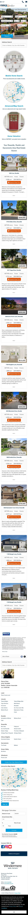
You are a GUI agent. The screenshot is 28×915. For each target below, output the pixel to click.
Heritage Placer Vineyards (7, 733)
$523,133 (22, 598)
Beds (15, 19)
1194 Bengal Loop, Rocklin (14, 602)
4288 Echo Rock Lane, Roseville (14, 316)
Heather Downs (17, 739)
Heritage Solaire (17, 733)
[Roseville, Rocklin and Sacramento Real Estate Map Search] (14, 777)
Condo (9, 29)
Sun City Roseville (5, 728)
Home (3, 29)
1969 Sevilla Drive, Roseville (14, 457)
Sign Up (5, 804)
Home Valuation (14, 136)
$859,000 (22, 312)
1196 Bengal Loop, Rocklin (14, 554)
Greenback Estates (5, 739)
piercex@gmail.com (8, 883)
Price (2, 23)
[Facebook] (3, 846)
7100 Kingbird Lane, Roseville (14, 364)
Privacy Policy (17, 893)
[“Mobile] (14, 61)
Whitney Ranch (17, 718)
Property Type (4, 28)
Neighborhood (4, 19)
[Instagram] (6, 846)
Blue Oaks (3, 726)
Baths (22, 19)
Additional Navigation (14, 854)
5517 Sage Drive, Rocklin (14, 270)
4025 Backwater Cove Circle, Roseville (14, 508)
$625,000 (22, 266)
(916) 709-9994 (7, 882)
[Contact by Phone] (23, 1)
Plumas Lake (4, 757)
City (16, 14)
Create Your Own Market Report (14, 762)
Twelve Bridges (4, 701)
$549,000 (22, 217)
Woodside (16, 705)
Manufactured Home (7, 32)
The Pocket (3, 745)
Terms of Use (4, 651)
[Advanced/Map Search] (14, 92)
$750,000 (22, 453)
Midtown (16, 745)
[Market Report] (14, 122)
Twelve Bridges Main (18, 701)
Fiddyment (16, 726)
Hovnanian (3, 705)
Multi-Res (20, 29)
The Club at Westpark (19, 731)
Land (14, 29)
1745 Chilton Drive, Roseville (14, 222)
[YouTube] (10, 846)
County (3, 14)
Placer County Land (5, 695)
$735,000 (22, 503)
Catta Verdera (4, 707)
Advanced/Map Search (14, 106)
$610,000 (22, 360)
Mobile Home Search (14, 75)
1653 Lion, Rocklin (14, 173)
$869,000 (22, 407)
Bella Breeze (17, 703)
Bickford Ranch (4, 710)
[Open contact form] (26, 1)
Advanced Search (19, 36)
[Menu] (26, 5)
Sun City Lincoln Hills (18, 707)
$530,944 (22, 550)
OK (14, 912)
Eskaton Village (4, 731)
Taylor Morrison (4, 703)
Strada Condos (17, 728)
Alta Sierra (3, 751)
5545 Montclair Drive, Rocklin (14, 411)
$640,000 (22, 169)
